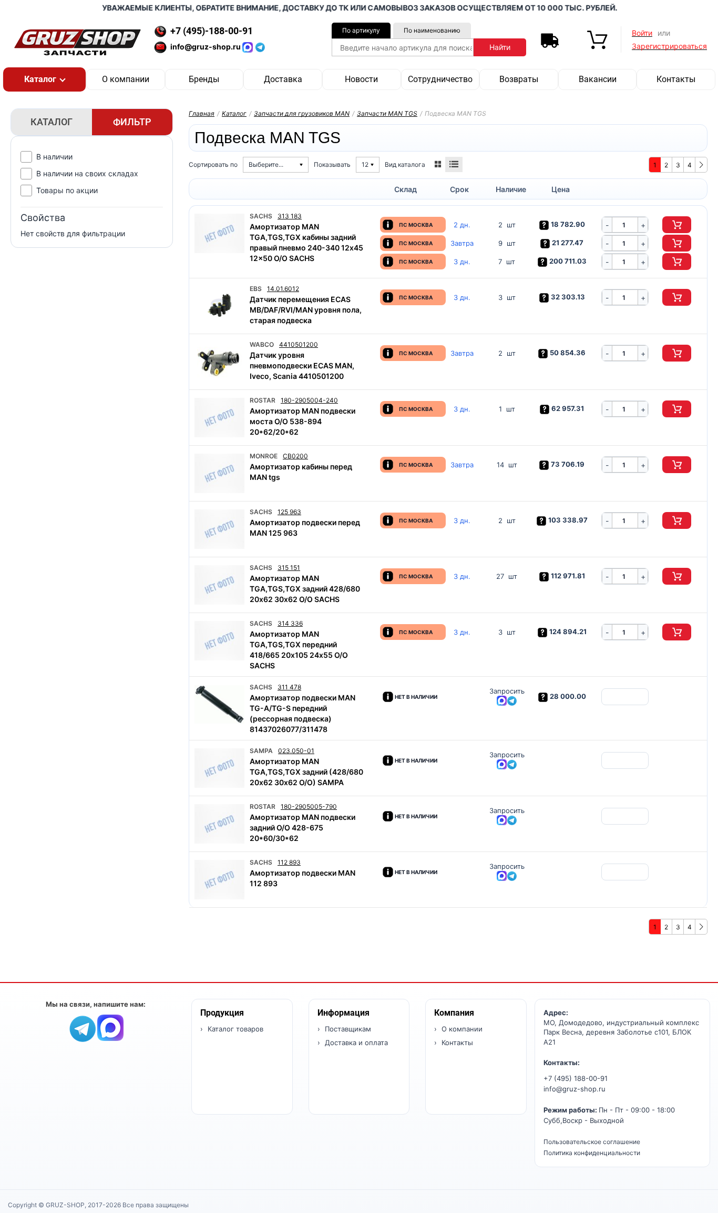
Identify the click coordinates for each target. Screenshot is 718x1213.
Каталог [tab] (51, 121)
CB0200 (295, 456)
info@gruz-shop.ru (574, 1089)
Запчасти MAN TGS (387, 113)
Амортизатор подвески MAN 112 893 (302, 878)
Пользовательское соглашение (591, 1142)
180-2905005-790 (309, 806)
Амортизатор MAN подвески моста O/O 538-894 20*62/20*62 (302, 421)
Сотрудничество (440, 79)
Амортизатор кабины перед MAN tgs (301, 472)
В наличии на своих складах (87, 173)
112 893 (289, 862)
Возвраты (518, 79)
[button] (44, 79)
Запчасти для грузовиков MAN (302, 113)
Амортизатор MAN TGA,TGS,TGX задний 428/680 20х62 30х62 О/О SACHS (305, 589)
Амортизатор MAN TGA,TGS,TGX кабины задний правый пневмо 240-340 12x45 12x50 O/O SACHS (306, 242)
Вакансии (598, 79)
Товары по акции (67, 190)
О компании (125, 79)
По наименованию (432, 30)
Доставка (283, 79)
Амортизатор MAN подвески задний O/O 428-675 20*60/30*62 (302, 828)
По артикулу (361, 30)
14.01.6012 (283, 289)
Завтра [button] (462, 243)
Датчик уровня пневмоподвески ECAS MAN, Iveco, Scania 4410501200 (302, 365)
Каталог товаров (234, 1029)
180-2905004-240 (309, 400)
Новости (361, 79)
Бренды (204, 79)
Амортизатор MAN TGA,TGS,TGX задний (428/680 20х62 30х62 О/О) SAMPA (306, 772)
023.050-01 (296, 751)
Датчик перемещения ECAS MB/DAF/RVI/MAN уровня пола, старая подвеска (306, 310)
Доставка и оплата (355, 1042)
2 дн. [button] (462, 225)
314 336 (290, 623)
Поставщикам (347, 1029)
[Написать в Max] (110, 1026)
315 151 (289, 568)
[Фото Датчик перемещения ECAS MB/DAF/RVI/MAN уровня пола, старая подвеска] (219, 306)
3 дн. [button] (462, 261)
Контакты (676, 79)
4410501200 (298, 344)
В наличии (54, 156)
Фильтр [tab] (132, 121)
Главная (201, 113)
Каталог (234, 113)
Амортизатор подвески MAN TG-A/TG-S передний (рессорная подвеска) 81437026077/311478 (302, 713)
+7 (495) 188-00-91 (575, 1078)
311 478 (289, 687)
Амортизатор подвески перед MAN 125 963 (305, 527)
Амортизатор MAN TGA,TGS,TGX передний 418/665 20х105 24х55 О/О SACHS (299, 649)
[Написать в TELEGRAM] (260, 46)
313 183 (290, 216)
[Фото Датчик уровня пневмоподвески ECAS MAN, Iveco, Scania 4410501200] (219, 361)
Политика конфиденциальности (591, 1153)
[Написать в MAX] (248, 46)
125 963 (289, 512)
